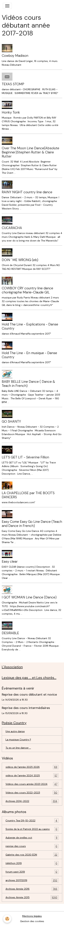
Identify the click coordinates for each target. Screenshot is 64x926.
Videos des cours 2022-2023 (31, 792)
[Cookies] (7, 919)
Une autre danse (15, 731)
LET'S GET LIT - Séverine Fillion (25, 457)
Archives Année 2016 (31, 889)
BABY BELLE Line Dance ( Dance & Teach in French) (28, 383)
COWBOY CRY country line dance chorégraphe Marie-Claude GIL (27, 290)
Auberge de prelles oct (31, 837)
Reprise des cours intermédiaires (26, 708)
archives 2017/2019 (31, 880)
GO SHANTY (11, 421)
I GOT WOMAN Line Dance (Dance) (29, 597)
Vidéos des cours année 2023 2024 (31, 784)
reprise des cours (31, 846)
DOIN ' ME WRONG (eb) (20, 260)
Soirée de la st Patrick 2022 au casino (31, 829)
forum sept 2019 (31, 872)
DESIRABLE (10, 633)
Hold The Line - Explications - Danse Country (30, 326)
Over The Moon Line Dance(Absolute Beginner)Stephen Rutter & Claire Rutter (31, 152)
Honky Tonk (11, 112)
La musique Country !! (18, 739)
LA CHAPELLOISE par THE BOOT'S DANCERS (28, 495)
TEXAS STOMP (13, 84)
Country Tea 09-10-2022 (31, 820)
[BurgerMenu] (7, 6)
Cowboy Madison (15, 55)
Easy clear (10, 561)
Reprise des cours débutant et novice (29, 694)
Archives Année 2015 (31, 897)
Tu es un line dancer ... (18, 747)
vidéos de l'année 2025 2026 (31, 767)
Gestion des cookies (32, 921)
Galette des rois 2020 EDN (31, 854)
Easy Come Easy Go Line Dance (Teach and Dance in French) (32, 523)
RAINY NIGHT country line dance (27, 192)
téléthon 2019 (31, 863)
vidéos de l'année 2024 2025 (31, 775)
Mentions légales (32, 916)
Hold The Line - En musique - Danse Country (29, 355)
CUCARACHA (12, 228)
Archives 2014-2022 (31, 801)
